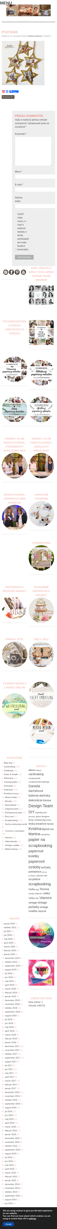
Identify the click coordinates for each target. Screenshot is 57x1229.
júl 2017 (8, 1065)
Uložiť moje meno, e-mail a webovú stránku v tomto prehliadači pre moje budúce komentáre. (23, 232)
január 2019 (10, 996)
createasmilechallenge (38, 782)
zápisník (42, 911)
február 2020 (10, 950)
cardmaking (36, 774)
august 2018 (11, 1015)
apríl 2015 (9, 1169)
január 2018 (10, 1042)
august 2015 (11, 1153)
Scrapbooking (11, 820)
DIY (31, 812)
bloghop (38, 770)
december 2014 (12, 1184)
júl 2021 (7, 931)
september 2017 (12, 1058)
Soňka (31, 889)
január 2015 (10, 1180)
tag (37, 889)
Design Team (40, 805)
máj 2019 (9, 981)
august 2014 (11, 1199)
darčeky (44, 795)
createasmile (34, 778)
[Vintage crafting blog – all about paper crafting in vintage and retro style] (28, 15)
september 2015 (12, 1150)
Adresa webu (18, 199)
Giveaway (8, 786)
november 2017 (12, 1050)
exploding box (41, 813)
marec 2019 (10, 989)
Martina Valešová (35, 36)
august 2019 (11, 969)
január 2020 (9, 954)
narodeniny (45, 835)
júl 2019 (8, 973)
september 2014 (12, 1196)
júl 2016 (8, 1111)
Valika (46, 893)
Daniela (34, 786)
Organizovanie (11, 809)
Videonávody (11, 841)
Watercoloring (11, 849)
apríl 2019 (9, 985)
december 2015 (12, 1138)
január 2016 (10, 1134)
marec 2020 (9, 946)
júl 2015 (8, 1157)
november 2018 (12, 1004)
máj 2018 (9, 1027)
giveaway (31, 816)
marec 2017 (10, 1081)
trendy (31, 893)
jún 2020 (8, 935)
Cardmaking (9, 766)
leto (52, 829)
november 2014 (12, 1188)
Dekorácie (8, 778)
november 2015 (12, 1142)
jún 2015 (9, 1161)
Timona (44, 889)
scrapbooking (39, 884)
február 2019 (11, 992)
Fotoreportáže (10, 782)
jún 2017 (9, 1069)
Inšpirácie (8, 789)
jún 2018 (9, 1023)
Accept (8, 1224)
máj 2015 (9, 1165)
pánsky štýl (42, 875)
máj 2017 (9, 1073)
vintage (32, 902)
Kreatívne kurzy (11, 793)
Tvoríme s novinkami (14, 831)
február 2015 (11, 1176)
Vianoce (8, 837)
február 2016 (11, 1130)
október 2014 (11, 1192)
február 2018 (11, 1038)
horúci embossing (36, 820)
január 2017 (10, 1088)
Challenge (8, 770)
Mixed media (11, 797)
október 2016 (11, 1100)
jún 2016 (9, 1115)
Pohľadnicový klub (13, 812)
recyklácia (34, 879)
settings (32, 1218)
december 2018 (12, 1000)
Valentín (38, 893)
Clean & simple (11, 774)
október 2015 (11, 1146)
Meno (18, 171)
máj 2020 (8, 939)
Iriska (31, 823)
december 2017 (12, 1046)
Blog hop (8, 763)
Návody (8, 801)
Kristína (34, 829)
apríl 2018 (9, 1031)
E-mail (19, 184)
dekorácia (35, 800)
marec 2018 (10, 1035)
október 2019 (11, 962)
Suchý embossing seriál (16, 824)
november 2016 (12, 1096)
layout (46, 829)
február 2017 (11, 1084)
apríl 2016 (9, 1123)
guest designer (43, 816)
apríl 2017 (9, 1077)
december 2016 (12, 1092)
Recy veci (9, 816)
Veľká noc (33, 898)
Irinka (48, 820)
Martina (34, 834)
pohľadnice (34, 871)
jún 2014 (9, 1203)
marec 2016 (10, 1127)
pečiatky (46, 867)
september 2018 (12, 1012)
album (31, 770)
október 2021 (10, 927)
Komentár (20, 134)
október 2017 (11, 1054)
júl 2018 (8, 1019)
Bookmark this (8, 97)
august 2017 (11, 1061)
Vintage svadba (12, 845)
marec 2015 (10, 1173)
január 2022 (9, 923)
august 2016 (11, 1107)
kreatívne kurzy (45, 823)
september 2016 (12, 1104)
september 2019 (12, 966)
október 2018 (11, 1008)
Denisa (47, 800)
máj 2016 (9, 1119)
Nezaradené (10, 805)
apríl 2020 (8, 943)
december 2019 (12, 958)
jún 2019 (9, 977)
